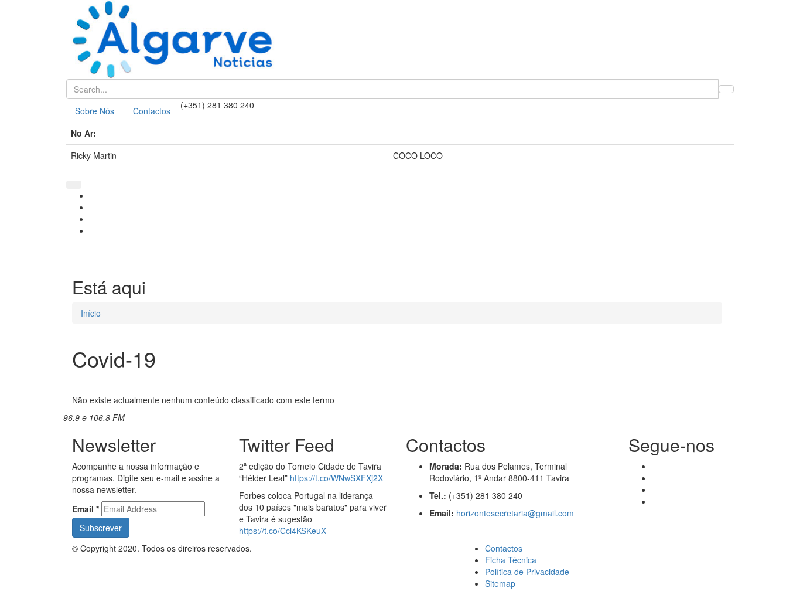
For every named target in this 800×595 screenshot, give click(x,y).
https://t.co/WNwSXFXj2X (336, 478)
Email (85, 509)
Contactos (151, 111)
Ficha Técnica (510, 560)
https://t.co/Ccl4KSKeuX (282, 530)
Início (91, 313)
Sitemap (500, 583)
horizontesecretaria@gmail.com (515, 513)
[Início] (400, 39)
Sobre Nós (94, 111)
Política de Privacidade (527, 571)
